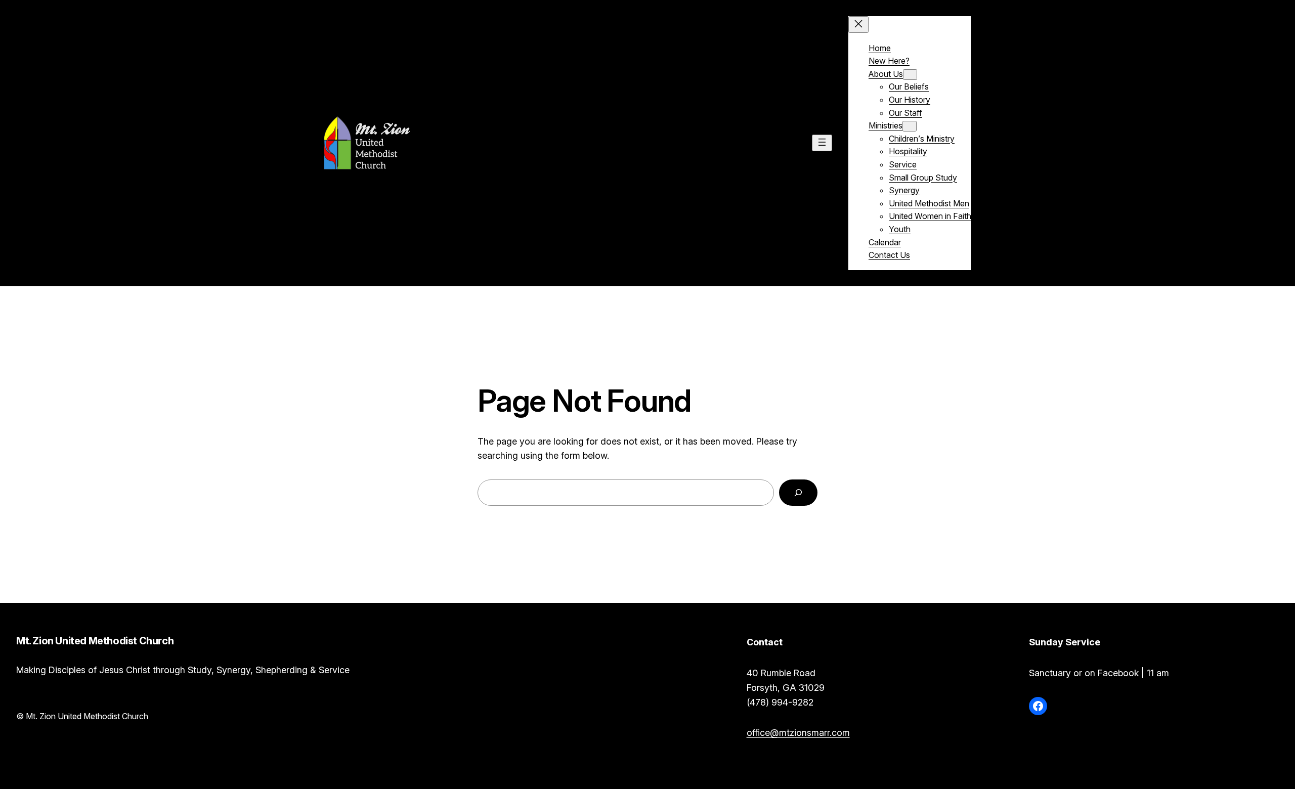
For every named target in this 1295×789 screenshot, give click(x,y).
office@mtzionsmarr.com (798, 732)
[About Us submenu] (910, 74)
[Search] (798, 492)
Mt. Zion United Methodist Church (510, 143)
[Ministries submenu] (909, 126)
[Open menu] (822, 143)
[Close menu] (858, 24)
